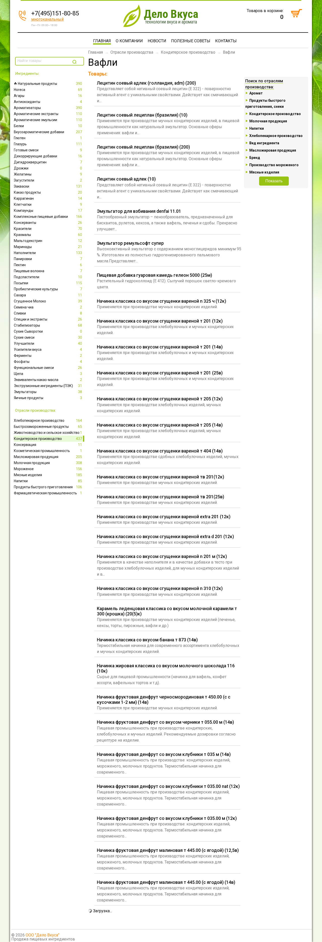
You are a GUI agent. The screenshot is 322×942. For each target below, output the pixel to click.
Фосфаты (48, 362)
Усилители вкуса (48, 349)
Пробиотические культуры (48, 289)
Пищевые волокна (48, 271)
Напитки (48, 481)
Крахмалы (48, 235)
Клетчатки (48, 204)
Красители (48, 229)
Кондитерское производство (48, 439)
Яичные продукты (48, 398)
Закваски (48, 186)
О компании (129, 41)
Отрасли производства (131, 52)
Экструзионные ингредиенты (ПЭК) (48, 386)
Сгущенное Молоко (48, 301)
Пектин (48, 265)
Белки (48, 126)
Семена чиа (48, 307)
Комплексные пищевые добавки (48, 217)
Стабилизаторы (48, 325)
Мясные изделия (48, 475)
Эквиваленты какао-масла (48, 380)
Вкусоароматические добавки (48, 132)
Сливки (48, 313)
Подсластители (48, 277)
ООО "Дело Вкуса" (42, 935)
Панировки (48, 259)
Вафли (229, 52)
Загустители (48, 180)
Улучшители (48, 343)
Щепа (48, 374)
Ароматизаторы (48, 108)
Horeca (48, 90)
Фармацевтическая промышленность (48, 493)
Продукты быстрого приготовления (48, 487)
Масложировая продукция (48, 457)
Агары (48, 96)
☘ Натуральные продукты (48, 84)
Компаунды (48, 210)
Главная (102, 41)
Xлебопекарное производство (48, 420)
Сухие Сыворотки (48, 331)
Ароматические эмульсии (48, 120)
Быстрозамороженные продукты (48, 427)
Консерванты (48, 223)
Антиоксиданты (48, 102)
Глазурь (48, 144)
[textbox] (43, 60)
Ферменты (48, 356)
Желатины (48, 174)
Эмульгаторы (48, 392)
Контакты (226, 41)
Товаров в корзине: (265, 10)
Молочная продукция (48, 463)
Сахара (48, 295)
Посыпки (48, 283)
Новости (157, 41)
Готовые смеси (48, 150)
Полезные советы (190, 41)
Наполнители (48, 253)
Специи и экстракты (48, 319)
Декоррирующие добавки (48, 156)
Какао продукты (48, 192)
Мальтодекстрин (48, 241)
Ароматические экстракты (48, 114)
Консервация (48, 445)
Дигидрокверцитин (48, 162)
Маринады (48, 247)
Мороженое (48, 469)
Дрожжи (48, 168)
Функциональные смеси (48, 368)
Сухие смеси (48, 337)
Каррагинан (48, 198)
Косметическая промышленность (48, 451)
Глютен (48, 138)
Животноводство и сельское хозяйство (48, 433)
